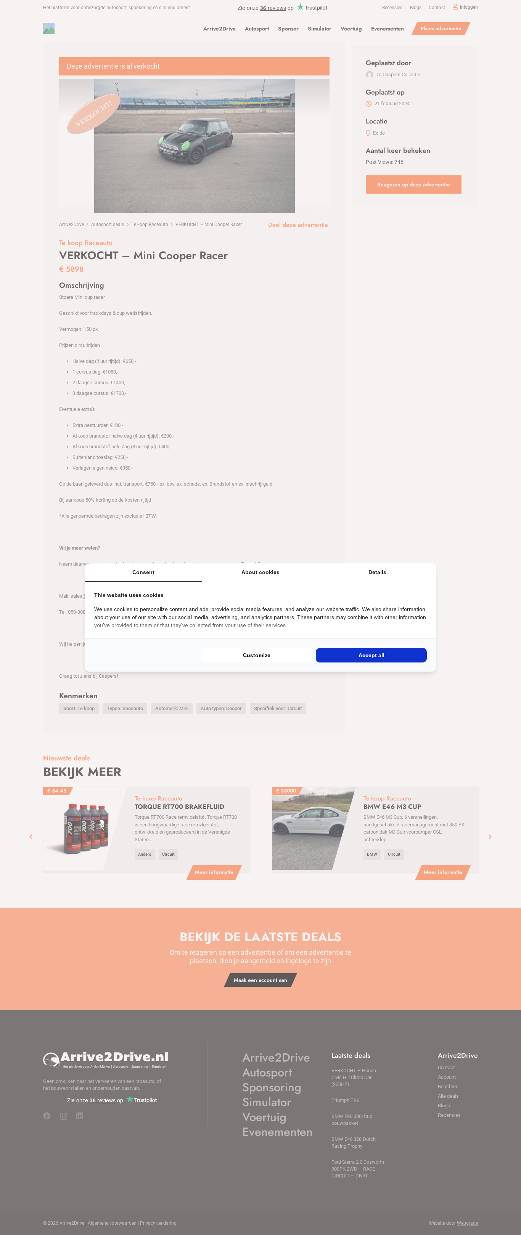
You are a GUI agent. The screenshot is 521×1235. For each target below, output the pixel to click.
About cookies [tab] (260, 572)
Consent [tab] (143, 572)
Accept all (371, 655)
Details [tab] (377, 572)
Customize (256, 655)
